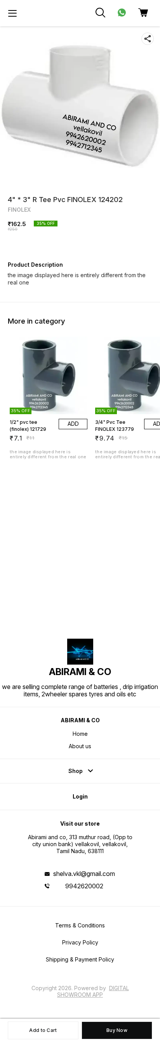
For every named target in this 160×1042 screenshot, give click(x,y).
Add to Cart (43, 1030)
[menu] (12, 13)
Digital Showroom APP (93, 991)
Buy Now (116, 1030)
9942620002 (84, 886)
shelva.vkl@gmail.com (84, 873)
